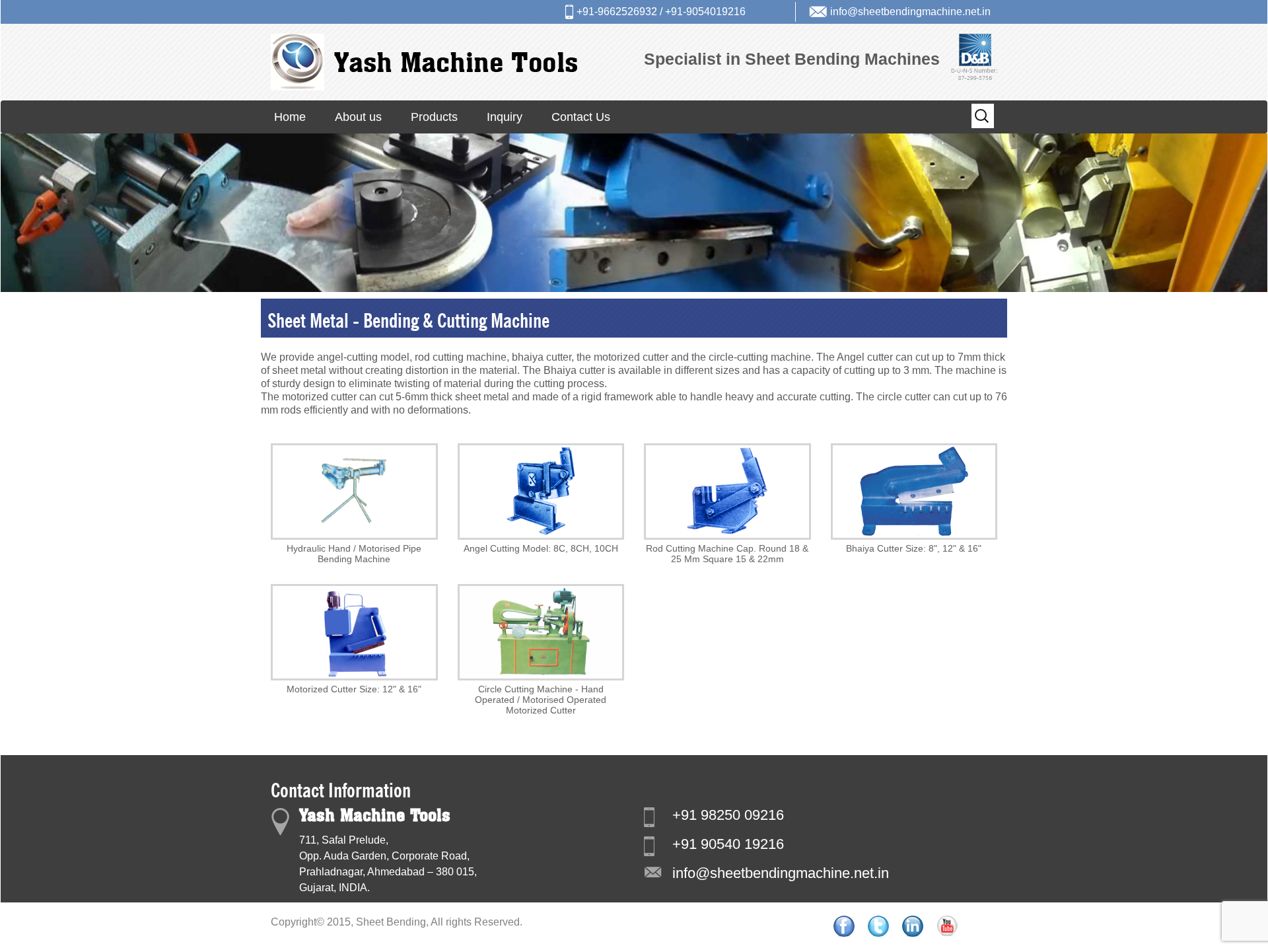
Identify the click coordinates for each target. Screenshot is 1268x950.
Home (290, 117)
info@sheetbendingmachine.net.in (910, 11)
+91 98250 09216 (728, 815)
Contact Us (580, 117)
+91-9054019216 (705, 11)
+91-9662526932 (617, 11)
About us (358, 117)
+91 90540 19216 (728, 844)
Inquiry (504, 117)
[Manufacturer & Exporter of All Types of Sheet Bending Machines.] (424, 61)
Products (434, 117)
